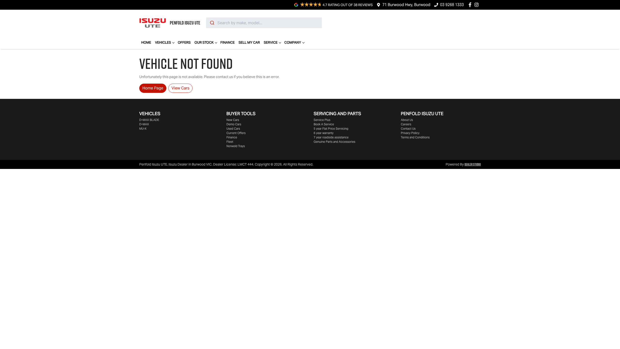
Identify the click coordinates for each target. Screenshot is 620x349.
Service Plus (322, 120)
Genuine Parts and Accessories (334, 141)
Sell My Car (249, 42)
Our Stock (204, 42)
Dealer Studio (473, 164)
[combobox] (264, 22)
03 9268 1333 (452, 4)
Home (146, 42)
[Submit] (211, 22)
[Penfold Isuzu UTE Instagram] (477, 4)
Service (271, 42)
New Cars (232, 120)
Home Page (152, 88)
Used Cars (233, 128)
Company (292, 42)
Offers (184, 42)
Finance (227, 42)
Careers (406, 124)
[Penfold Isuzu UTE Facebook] (471, 4)
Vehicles (163, 42)
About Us (407, 120)
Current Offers (236, 133)
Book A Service (324, 124)
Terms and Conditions (415, 137)
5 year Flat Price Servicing (331, 128)
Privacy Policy (410, 133)
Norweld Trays (235, 146)
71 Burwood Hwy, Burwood (406, 4)
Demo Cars (233, 124)
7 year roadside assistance (331, 137)
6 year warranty (323, 133)
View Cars (180, 88)
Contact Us (408, 128)
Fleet (229, 141)
